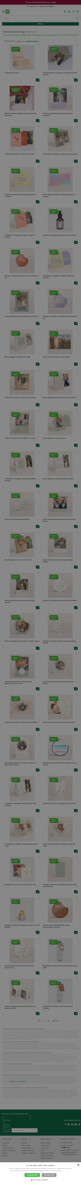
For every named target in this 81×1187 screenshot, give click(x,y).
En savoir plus (66, 1170)
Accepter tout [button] (32, 1175)
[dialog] (40, 1174)
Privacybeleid (39, 1183)
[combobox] (78, 1165)
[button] (40, 1180)
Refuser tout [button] (49, 1175)
